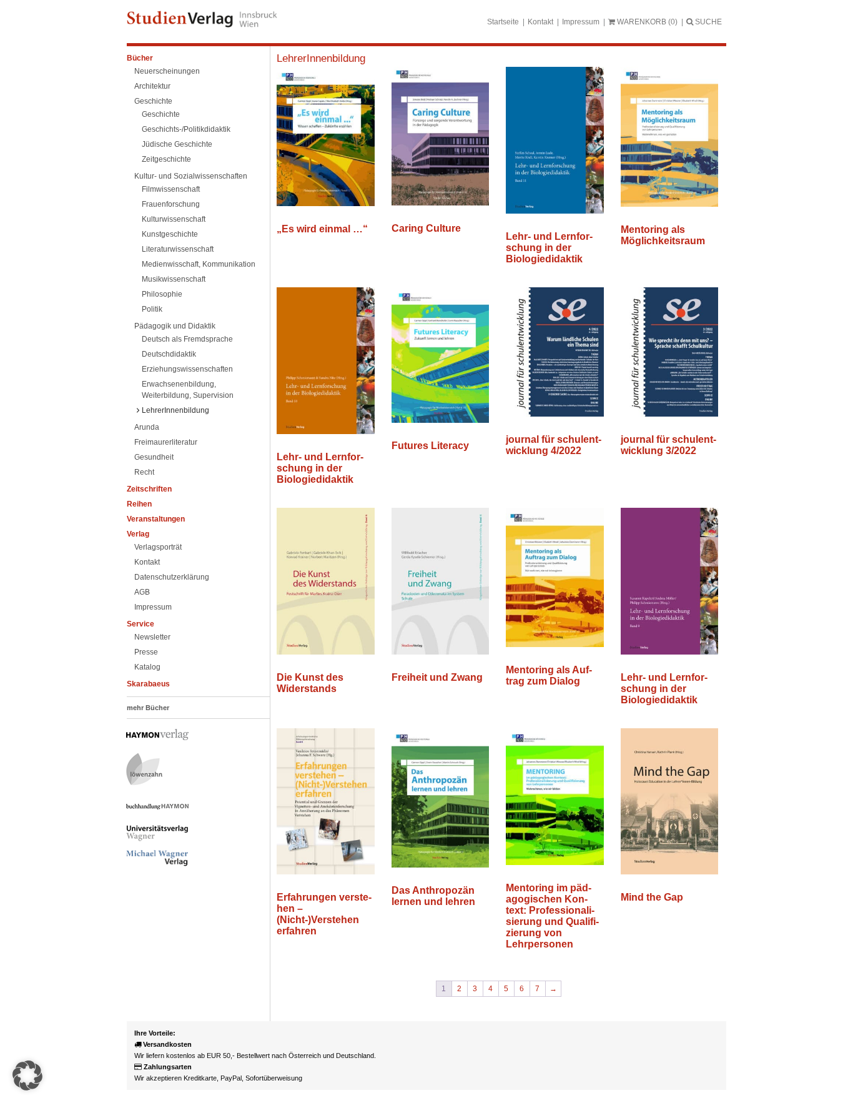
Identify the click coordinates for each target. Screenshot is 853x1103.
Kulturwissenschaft (173, 219)
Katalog (147, 667)
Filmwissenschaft (171, 189)
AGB (142, 592)
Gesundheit (154, 457)
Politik (152, 309)
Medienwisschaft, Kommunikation (198, 264)
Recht (144, 472)
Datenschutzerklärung (171, 577)
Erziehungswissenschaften (187, 369)
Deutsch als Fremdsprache (187, 339)
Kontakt (540, 21)
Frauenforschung (171, 204)
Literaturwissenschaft (178, 249)
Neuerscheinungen (167, 71)
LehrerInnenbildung (175, 410)
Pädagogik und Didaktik (174, 326)
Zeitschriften (149, 489)
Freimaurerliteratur (165, 442)
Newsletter (152, 637)
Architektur (152, 86)
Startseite (503, 21)
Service (140, 624)
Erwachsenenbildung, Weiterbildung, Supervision (188, 390)
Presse (146, 652)
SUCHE (707, 21)
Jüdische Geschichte (177, 144)
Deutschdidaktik (169, 354)
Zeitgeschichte (166, 159)
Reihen (139, 504)
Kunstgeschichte (170, 234)
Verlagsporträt (158, 547)
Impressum (580, 21)
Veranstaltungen (156, 519)
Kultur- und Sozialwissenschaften (190, 176)
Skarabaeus (148, 684)
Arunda (146, 427)
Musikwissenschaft (173, 279)
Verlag (138, 534)
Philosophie (162, 294)
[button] (27, 1075)
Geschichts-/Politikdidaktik (186, 129)
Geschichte (153, 101)
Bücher (140, 58)
